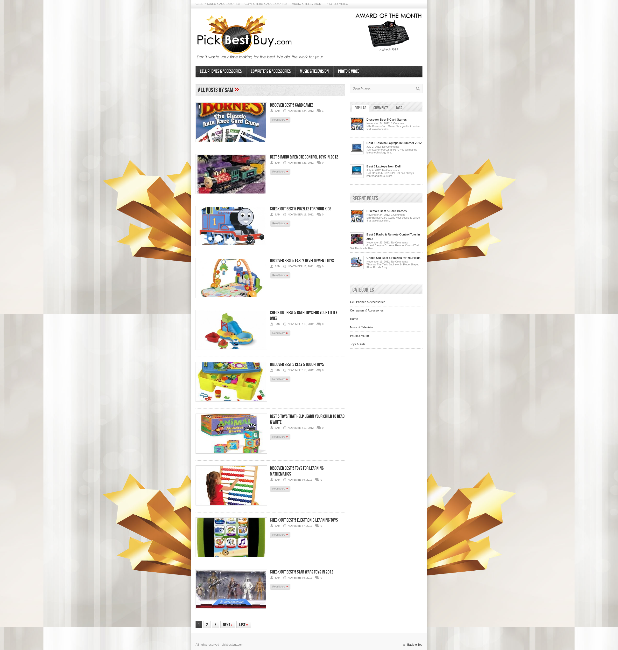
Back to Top (414, 644)
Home (354, 319)
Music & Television (306, 4)
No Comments (390, 146)
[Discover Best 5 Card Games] (231, 143)
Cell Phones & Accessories (218, 4)
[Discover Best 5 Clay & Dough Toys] (231, 403)
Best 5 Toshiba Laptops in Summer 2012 (394, 143)
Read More (280, 119)
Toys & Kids (357, 344)
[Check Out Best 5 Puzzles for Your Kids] (231, 247)
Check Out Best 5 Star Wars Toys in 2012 (301, 572)
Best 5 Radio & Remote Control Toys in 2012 (304, 157)
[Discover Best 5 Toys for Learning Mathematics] (231, 507)
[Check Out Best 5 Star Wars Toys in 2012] (231, 610)
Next (227, 625)
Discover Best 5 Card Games (291, 105)
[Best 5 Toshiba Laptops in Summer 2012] (357, 153)
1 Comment (398, 123)
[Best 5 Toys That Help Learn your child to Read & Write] (231, 455)
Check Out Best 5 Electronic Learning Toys (304, 520)
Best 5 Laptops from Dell (383, 166)
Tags (399, 108)
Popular (360, 108)
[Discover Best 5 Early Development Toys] (231, 299)
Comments (380, 108)
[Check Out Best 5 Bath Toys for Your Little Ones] (231, 351)
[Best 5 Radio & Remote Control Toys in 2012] (231, 195)
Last (243, 625)
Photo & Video (337, 4)
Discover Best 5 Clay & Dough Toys (297, 364)
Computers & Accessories (266, 4)
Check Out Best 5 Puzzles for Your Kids (300, 209)
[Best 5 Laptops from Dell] (357, 177)
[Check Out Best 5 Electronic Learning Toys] (231, 558)
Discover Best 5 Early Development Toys (302, 261)
